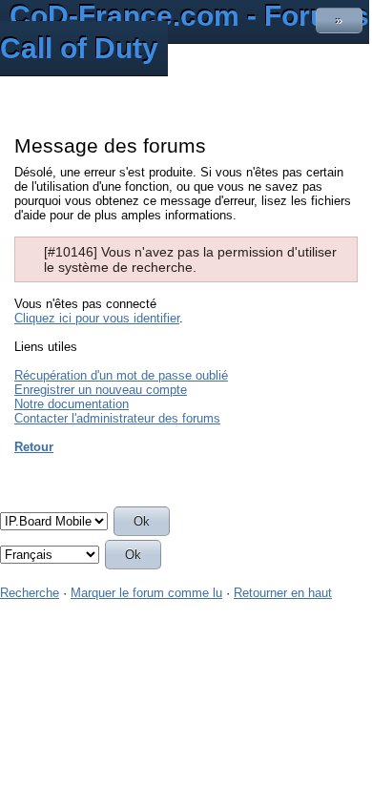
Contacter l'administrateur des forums (117, 418)
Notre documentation (71, 404)
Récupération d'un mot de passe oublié (121, 375)
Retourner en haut (283, 593)
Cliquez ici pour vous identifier (96, 318)
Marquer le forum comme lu (146, 593)
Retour (33, 447)
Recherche (29, 593)
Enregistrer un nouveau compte (100, 389)
